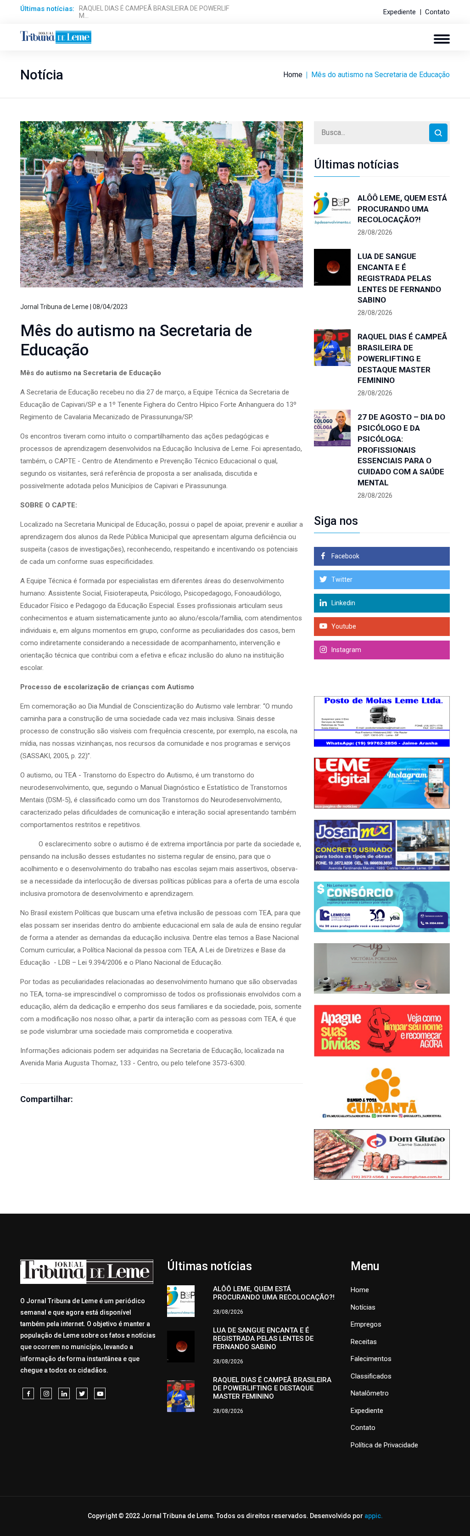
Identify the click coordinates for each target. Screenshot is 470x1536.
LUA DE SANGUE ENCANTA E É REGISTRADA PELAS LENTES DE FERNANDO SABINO (399, 278)
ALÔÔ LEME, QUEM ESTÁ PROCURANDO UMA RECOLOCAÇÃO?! (402, 209)
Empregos (366, 1324)
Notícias (363, 1307)
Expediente (399, 12)
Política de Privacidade (384, 1445)
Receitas (364, 1342)
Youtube (343, 626)
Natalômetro (370, 1393)
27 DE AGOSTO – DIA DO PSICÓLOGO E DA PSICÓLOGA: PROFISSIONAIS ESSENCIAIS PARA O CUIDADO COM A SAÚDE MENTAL (401, 449)
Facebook (344, 556)
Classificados (371, 1376)
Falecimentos (371, 1359)
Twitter (341, 579)
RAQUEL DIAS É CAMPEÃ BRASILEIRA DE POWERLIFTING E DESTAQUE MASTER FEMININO (402, 358)
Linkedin (342, 603)
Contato (437, 12)
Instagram (345, 649)
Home (292, 74)
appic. (373, 1515)
